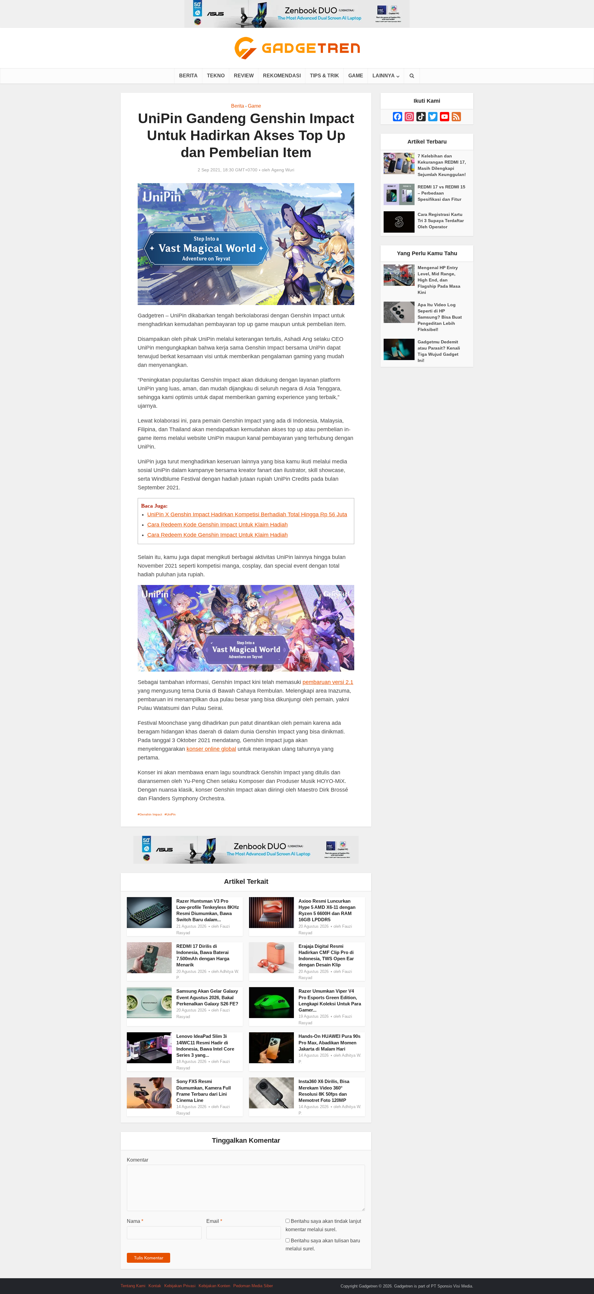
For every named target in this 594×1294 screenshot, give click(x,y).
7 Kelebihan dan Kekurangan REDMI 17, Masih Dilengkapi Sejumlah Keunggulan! (442, 165)
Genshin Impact (151, 814)
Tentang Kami (133, 1285)
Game (355, 75)
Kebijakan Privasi (180, 1285)
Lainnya (383, 75)
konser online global (211, 749)
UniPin (171, 814)
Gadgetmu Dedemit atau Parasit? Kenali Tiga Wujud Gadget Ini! (439, 351)
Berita (188, 75)
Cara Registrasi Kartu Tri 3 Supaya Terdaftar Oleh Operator (441, 220)
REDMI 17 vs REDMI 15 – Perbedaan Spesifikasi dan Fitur (441, 193)
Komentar (137, 1160)
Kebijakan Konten (214, 1285)
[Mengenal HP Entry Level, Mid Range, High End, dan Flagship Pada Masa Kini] (401, 275)
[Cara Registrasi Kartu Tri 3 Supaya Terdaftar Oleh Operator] (401, 222)
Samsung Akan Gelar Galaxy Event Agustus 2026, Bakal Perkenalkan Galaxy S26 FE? (207, 997)
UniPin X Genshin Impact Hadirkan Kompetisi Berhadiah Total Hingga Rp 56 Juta (247, 514)
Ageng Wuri (282, 169)
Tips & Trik (324, 75)
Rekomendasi (282, 75)
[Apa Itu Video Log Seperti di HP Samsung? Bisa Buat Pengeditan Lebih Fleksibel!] (401, 312)
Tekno (216, 75)
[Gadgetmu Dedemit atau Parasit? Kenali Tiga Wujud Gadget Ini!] (401, 349)
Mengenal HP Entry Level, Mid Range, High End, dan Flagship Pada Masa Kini (439, 280)
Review (244, 75)
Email (214, 1221)
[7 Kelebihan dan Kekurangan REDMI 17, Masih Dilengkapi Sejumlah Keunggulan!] (401, 163)
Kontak (154, 1285)
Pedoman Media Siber (253, 1285)
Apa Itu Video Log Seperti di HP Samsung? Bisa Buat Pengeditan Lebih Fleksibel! (440, 317)
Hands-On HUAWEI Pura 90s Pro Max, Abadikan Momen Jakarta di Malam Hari (329, 1042)
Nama (135, 1221)
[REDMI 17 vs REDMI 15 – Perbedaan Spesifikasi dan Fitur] (401, 194)
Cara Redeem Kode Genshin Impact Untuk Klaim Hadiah (217, 525)
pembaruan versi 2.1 (328, 682)
